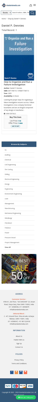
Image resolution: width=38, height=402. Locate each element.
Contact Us (19, 347)
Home (4, 19)
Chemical (8, 160)
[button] (26, 397)
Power (7, 233)
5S (5, 150)
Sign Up (19, 343)
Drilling (7, 174)
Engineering (9, 189)
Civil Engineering (10, 165)
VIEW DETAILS (11, 114)
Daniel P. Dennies (16, 88)
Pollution (8, 228)
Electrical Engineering (12, 179)
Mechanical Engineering (13, 213)
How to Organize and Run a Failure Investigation (18, 83)
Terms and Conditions (19, 363)
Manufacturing (10, 208)
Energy (7, 184)
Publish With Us (19, 340)
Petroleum (8, 223)
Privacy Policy (19, 360)
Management (9, 203)
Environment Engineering (13, 194)
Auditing (7, 155)
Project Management (12, 242)
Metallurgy (8, 218)
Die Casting (9, 169)
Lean (6, 199)
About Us (19, 336)
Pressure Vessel (10, 238)
